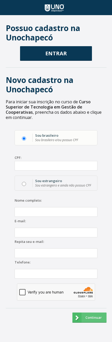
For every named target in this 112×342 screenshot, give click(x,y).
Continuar (93, 317)
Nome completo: (28, 201)
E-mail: (20, 221)
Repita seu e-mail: (29, 242)
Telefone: (22, 262)
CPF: (18, 158)
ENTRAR (56, 53)
